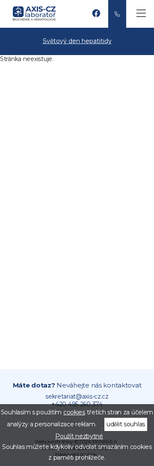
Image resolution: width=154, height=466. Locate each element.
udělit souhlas (126, 424)
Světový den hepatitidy (77, 41)
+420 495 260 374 (117, 14)
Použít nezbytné (79, 436)
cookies (74, 412)
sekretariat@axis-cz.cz (77, 396)
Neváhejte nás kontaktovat (77, 385)
